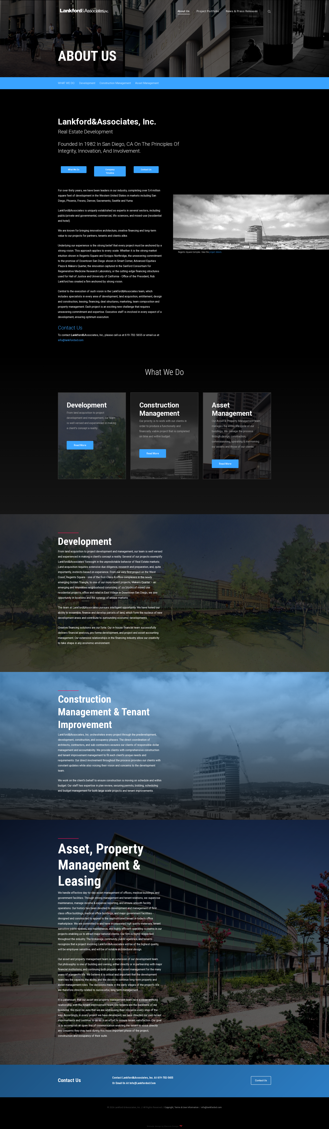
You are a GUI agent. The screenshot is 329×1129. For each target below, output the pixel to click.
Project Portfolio (208, 11)
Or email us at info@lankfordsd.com (134, 1083)
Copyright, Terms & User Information (181, 1107)
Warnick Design (172, 1126)
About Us (184, 11)
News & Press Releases (242, 11)
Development (87, 83)
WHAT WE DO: (66, 83)
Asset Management (147, 83)
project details (215, 252)
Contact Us (70, 328)
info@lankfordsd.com (70, 340)
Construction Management (115, 83)
